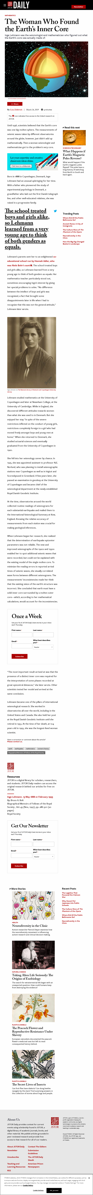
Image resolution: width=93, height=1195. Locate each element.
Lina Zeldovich (16, 110)
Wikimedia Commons (16, 98)
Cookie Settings (38, 1190)
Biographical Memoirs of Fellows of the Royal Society (26, 752)
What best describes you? (41, 641)
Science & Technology (72, 148)
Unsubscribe (13, 1156)
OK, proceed (54, 1190)
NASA (24, 98)
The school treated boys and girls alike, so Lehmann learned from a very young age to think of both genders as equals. (27, 230)
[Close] (89, 1178)
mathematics (30, 748)
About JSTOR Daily (16, 1146)
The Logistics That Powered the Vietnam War (71, 894)
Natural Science (19, 972)
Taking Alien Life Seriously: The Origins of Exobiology (32, 977)
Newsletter (78, 6)
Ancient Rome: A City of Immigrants (73, 224)
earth (10, 748)
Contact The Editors (37, 1146)
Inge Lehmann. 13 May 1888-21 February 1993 (30, 796)
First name (17, 630)
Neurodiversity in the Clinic (72, 236)
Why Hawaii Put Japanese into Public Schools (70, 903)
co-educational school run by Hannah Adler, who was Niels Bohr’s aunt (32, 261)
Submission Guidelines (33, 1152)
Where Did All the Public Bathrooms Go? (73, 218)
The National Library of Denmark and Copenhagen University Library (31, 391)
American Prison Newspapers (35, 1165)
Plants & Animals (19, 1025)
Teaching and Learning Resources (16, 1165)
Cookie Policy (28, 1185)
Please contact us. (15, 741)
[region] (46, 1184)
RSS (9, 1170)
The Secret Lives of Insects (29, 1085)
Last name (38, 630)
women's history (43, 748)
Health (15, 922)
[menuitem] (78, 7)
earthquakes (19, 748)
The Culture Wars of (73, 230)
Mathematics (10, 15)
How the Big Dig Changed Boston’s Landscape (73, 242)
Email (14, 641)
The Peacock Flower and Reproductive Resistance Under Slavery (32, 1032)
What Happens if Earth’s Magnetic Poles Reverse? (74, 155)
